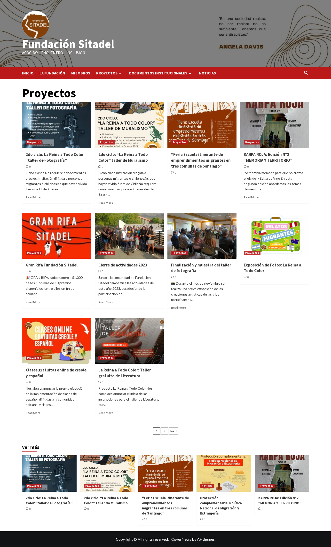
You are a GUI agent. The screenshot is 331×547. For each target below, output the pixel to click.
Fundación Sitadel (68, 44)
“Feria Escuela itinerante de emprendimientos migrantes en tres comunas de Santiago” (201, 160)
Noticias (207, 486)
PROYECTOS (107, 73)
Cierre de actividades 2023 (122, 265)
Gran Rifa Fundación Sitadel (52, 265)
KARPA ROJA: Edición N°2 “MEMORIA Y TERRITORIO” (268, 157)
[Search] (306, 73)
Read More (33, 197)
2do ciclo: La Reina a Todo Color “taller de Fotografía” (55, 157)
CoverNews (181, 539)
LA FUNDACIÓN (52, 73)
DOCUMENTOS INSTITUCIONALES (158, 73)
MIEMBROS (80, 73)
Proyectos (34, 142)
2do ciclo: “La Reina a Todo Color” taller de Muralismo (123, 157)
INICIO (27, 73)
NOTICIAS (207, 73)
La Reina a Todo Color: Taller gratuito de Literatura (124, 372)
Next (173, 431)
